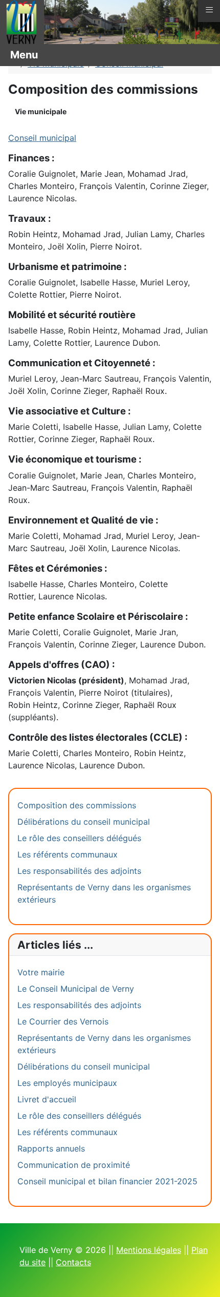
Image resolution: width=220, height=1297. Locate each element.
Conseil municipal (42, 138)
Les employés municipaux (67, 1083)
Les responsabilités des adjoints (79, 871)
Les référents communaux (67, 854)
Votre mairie (40, 972)
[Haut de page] (202, 1278)
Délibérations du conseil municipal (83, 822)
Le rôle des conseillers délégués (79, 838)
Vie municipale (41, 111)
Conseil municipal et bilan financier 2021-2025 (107, 1181)
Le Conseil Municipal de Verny (75, 989)
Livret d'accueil (46, 1099)
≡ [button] (209, 10)
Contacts (73, 1262)
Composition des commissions (76, 805)
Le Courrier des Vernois (62, 1021)
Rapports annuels (51, 1148)
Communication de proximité (73, 1165)
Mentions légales (148, 1250)
